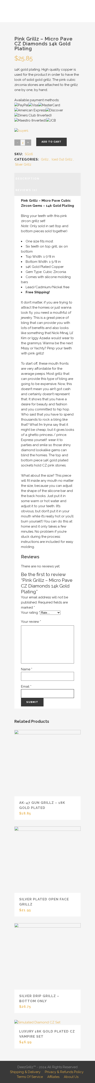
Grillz (45, 159)
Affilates (53, 1077)
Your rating (30, 613)
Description (27, 178)
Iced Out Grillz (62, 159)
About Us (71, 1077)
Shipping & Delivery (25, 1072)
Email (26, 686)
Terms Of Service (30, 1077)
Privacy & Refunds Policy (64, 1072)
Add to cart (51, 141)
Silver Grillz (23, 164)
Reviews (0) (26, 190)
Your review (31, 622)
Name (26, 669)
